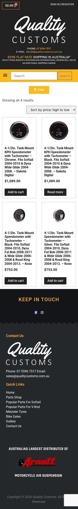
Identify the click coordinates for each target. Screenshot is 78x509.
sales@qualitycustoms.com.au (27, 376)
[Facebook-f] (35, 312)
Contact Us (13, 426)
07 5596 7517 (43, 48)
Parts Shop (14, 397)
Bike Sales (13, 416)
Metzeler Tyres (16, 412)
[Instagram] (42, 312)
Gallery (11, 421)
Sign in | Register (62, 4)
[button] (5, 75)
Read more (55, 192)
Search (65, 76)
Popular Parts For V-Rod (23, 407)
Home (10, 392)
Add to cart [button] (16, 192)
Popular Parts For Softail (23, 402)
